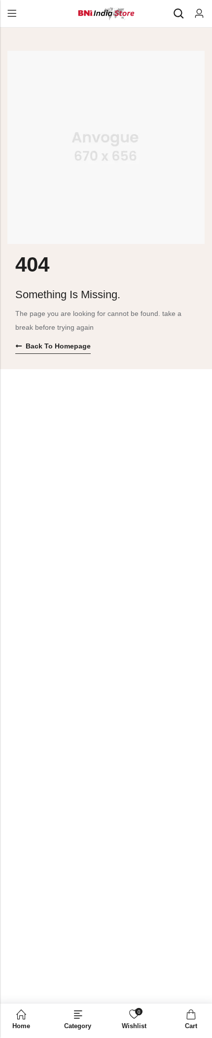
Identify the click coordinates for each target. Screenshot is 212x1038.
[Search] (178, 13)
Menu (11, 14)
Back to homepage (58, 346)
